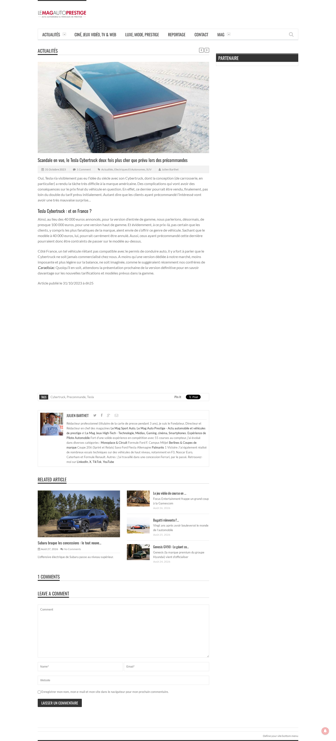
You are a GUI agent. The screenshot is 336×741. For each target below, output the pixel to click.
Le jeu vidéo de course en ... (169, 493)
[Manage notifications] (325, 731)
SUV (149, 169)
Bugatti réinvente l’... (166, 519)
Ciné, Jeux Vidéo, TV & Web (95, 34)
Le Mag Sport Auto (123, 428)
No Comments (72, 549)
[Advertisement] (215, 10)
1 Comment (84, 169)
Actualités (51, 34)
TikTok (97, 462)
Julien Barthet (170, 169)
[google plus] (108, 415)
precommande (76, 397)
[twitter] (94, 415)
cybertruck (58, 397)
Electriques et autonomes (129, 169)
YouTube (108, 462)
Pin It (177, 397)
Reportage (176, 34)
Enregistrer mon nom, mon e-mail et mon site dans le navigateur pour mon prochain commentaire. (105, 692)
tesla (90, 397)
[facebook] (101, 415)
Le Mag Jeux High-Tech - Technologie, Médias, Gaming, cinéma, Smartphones (135, 433)
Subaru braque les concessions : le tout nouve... (69, 542)
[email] (116, 415)
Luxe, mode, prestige (142, 34)
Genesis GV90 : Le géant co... (171, 546)
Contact (201, 34)
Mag (220, 34)
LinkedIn (82, 462)
